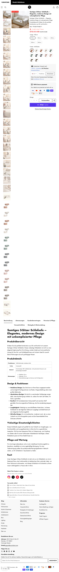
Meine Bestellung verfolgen (46, 507)
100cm (32, 38)
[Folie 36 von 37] (7, 304)
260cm (39, 42)
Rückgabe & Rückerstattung (36, 325)
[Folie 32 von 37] (7, 271)
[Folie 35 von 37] (7, 296)
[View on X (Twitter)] (13, 477)
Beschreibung (8, 321)
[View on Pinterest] (17, 477)
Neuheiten (3, 528)
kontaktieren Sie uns (39, 79)
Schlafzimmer (4, 512)
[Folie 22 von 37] (7, 188)
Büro (2, 518)
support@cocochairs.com (11, 545)
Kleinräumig (4, 526)
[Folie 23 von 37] (7, 197)
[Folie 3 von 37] (7, 31)
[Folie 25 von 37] (7, 213)
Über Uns (22, 504)
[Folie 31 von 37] (7, 263)
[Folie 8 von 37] (7, 72)
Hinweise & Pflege (49, 321)
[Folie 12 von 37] (7, 106)
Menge (31, 97)
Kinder (2, 523)
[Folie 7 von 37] (7, 64)
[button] (11, 497)
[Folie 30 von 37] (7, 254)
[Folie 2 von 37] (7, 23)
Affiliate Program (43, 519)
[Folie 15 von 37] (7, 130)
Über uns (3, 531)
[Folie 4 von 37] (7, 39)
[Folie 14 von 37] (7, 122)
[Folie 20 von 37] (7, 172)
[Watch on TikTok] (21, 477)
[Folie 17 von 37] (7, 147)
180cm (45, 38)
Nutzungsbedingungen (26, 518)
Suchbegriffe (42, 504)
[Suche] (5, 7)
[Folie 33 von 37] (7, 279)
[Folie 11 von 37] (7, 97)
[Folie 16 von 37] (7, 139)
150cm (39, 38)
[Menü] (1, 7)
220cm (33, 42)
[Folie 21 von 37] (7, 180)
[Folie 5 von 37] (7, 48)
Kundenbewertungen (34, 321)
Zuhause (3, 504)
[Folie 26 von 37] (7, 221)
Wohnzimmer (4, 507)
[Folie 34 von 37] (7, 288)
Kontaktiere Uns (43, 510)
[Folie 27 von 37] (7, 230)
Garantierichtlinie (24, 513)
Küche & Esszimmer (6, 509)
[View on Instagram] (8, 477)
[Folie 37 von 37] (7, 312)
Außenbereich (4, 515)
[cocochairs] (29, 7)
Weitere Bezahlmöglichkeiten (43, 109)
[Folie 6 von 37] (7, 56)
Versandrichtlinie (19, 325)
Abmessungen (20, 321)
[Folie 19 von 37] (7, 163)
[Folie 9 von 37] (7, 81)
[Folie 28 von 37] (7, 238)
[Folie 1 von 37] (7, 14)
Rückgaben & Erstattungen (27, 510)
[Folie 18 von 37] (7, 155)
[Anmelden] (53, 7)
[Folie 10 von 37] (7, 89)
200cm (52, 38)
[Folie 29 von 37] (7, 246)
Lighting (3, 520)
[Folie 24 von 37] (7, 205)
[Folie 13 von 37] (7, 114)
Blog (21, 521)
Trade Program (43, 516)
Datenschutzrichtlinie (25, 516)
